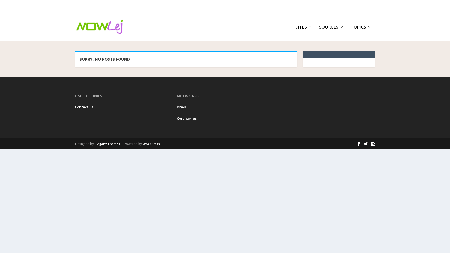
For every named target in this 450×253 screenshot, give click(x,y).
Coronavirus (187, 118)
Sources (328, 27)
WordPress (151, 144)
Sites (301, 27)
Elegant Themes (107, 144)
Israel (181, 107)
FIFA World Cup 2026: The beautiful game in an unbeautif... (148, 6)
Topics (358, 27)
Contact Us (84, 107)
